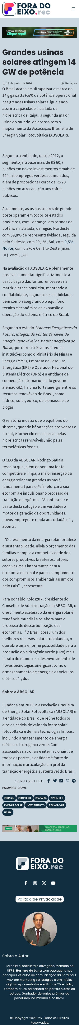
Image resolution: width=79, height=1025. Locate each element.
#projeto (57, 797)
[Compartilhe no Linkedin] (61, 781)
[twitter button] (44, 883)
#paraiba (41, 797)
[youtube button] (53, 883)
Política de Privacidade (39, 899)
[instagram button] (35, 883)
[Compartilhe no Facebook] (49, 781)
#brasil (9, 797)
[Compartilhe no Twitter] (55, 781)
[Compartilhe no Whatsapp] (68, 780)
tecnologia (56, 805)
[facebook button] (26, 883)
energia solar (13, 805)
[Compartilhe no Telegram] (74, 781)
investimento (36, 805)
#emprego (24, 797)
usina (8, 812)
